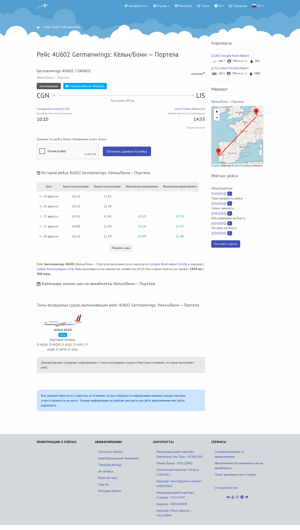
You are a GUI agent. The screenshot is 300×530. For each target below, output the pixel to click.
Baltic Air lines (108, 478)
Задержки (239, 6)
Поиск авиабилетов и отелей (235, 474)
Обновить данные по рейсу (127, 151)
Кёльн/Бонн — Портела (227, 101)
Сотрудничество (226, 487)
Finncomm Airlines (110, 452)
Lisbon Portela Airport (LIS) (190, 109)
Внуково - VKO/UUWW (171, 504)
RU (258, 6)
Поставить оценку (226, 243)
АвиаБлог (185, 6)
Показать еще (121, 247)
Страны (161, 6)
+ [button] (217, 111)
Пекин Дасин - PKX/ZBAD (174, 463)
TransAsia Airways (110, 465)
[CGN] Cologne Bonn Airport (230, 55)
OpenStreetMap (242, 165)
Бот (221, 6)
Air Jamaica (105, 471)
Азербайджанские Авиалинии (118, 458)
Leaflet (216, 165)
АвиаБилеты (137, 6)
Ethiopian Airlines (109, 491)
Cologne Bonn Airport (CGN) (53, 109)
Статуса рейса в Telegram (86, 86)
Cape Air (103, 484)
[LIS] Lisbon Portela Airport (230, 68)
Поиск (205, 6)
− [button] (217, 117)
